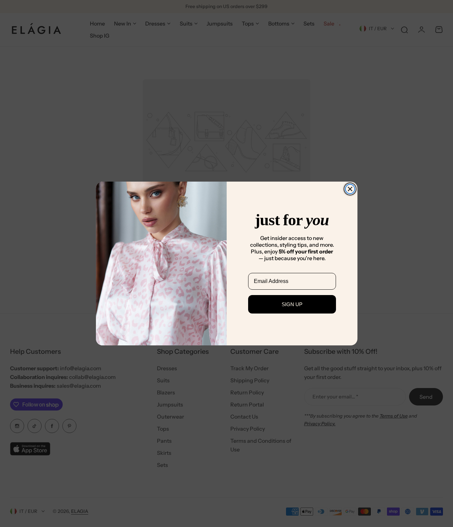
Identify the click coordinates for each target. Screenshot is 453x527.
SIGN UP (292, 304)
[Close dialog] (350, 189)
